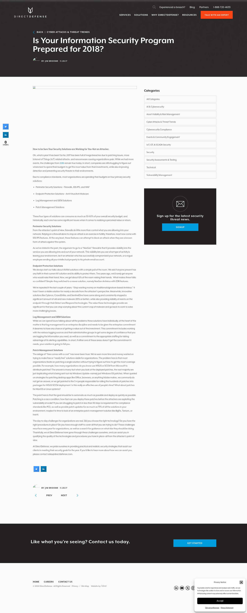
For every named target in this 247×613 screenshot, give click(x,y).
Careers (49, 582)
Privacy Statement (227, 608)
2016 (62, 163)
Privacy (75, 586)
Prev (49, 495)
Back (39, 32)
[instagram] (193, 588)
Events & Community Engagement (163, 137)
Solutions (141, 15)
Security (150, 152)
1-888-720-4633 (221, 7)
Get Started (194, 543)
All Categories (153, 99)
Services (125, 15)
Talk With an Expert (217, 15)
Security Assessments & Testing (162, 160)
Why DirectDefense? (165, 15)
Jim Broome (51, 61)
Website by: (96, 586)
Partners (204, 7)
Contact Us (65, 582)
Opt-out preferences (212, 608)
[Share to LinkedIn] (43, 471)
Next (64, 495)
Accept (220, 601)
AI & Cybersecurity (155, 106)
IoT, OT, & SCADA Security (159, 144)
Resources (189, 15)
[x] (188, 588)
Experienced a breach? (172, 7)
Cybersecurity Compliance (159, 129)
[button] (241, 582)
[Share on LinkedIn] (6, 136)
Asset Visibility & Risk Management (163, 114)
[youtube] (182, 588)
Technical (151, 167)
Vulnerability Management (159, 175)
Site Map (85, 586)
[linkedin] (176, 588)
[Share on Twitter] (36, 471)
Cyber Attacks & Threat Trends (68, 32)
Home (36, 582)
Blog (192, 7)
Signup (180, 227)
